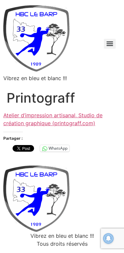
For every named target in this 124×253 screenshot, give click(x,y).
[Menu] (110, 44)
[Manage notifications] (108, 238)
